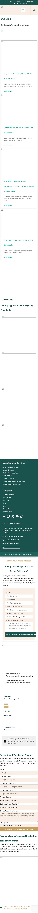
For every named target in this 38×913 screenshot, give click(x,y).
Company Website (6, 790)
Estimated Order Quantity (14, 613)
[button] (23, 10)
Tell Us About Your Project (14, 620)
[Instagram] (27, 3)
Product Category (6, 797)
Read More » (8, 91)
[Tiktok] (20, 3)
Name (7, 592)
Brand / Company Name (14, 606)
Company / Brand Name (8, 783)
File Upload (4, 823)
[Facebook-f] (11, 3)
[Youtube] (17, 3)
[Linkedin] (24, 3)
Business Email (11, 599)
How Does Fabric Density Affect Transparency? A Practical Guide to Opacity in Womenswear (19, 186)
